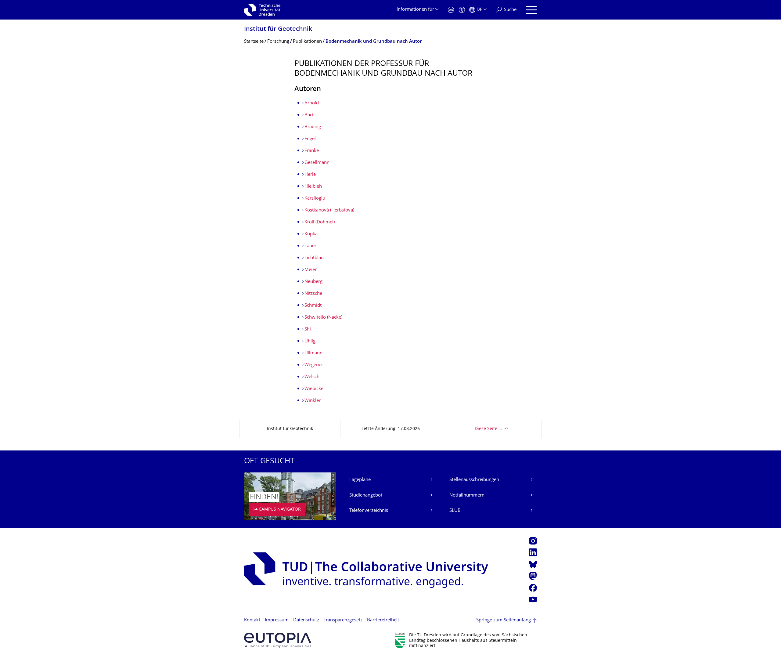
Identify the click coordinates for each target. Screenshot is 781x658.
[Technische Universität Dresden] (262, 10)
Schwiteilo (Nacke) (323, 317)
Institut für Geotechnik (278, 29)
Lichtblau (314, 258)
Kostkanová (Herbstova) (329, 210)
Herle (310, 174)
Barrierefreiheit (383, 620)
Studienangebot (365, 495)
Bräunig (312, 127)
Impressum (277, 620)
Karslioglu (314, 198)
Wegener (313, 365)
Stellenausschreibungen (474, 480)
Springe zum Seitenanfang (503, 620)
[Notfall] (451, 10)
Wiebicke (313, 389)
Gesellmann (316, 163)
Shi (307, 329)
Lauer (310, 246)
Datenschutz (306, 620)
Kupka (311, 234)
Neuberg (313, 282)
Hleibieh (313, 186)
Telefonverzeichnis (368, 510)
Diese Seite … (488, 429)
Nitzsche (313, 293)
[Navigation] (531, 10)
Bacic (309, 115)
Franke (311, 151)
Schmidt (313, 305)
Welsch (311, 377)
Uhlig (309, 341)
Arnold (311, 103)
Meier (310, 270)
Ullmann (313, 353)
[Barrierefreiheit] (462, 10)
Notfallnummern (466, 495)
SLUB (455, 510)
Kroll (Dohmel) (319, 222)
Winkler (312, 401)
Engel (310, 139)
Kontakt (252, 620)
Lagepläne (360, 480)
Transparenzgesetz (343, 620)
